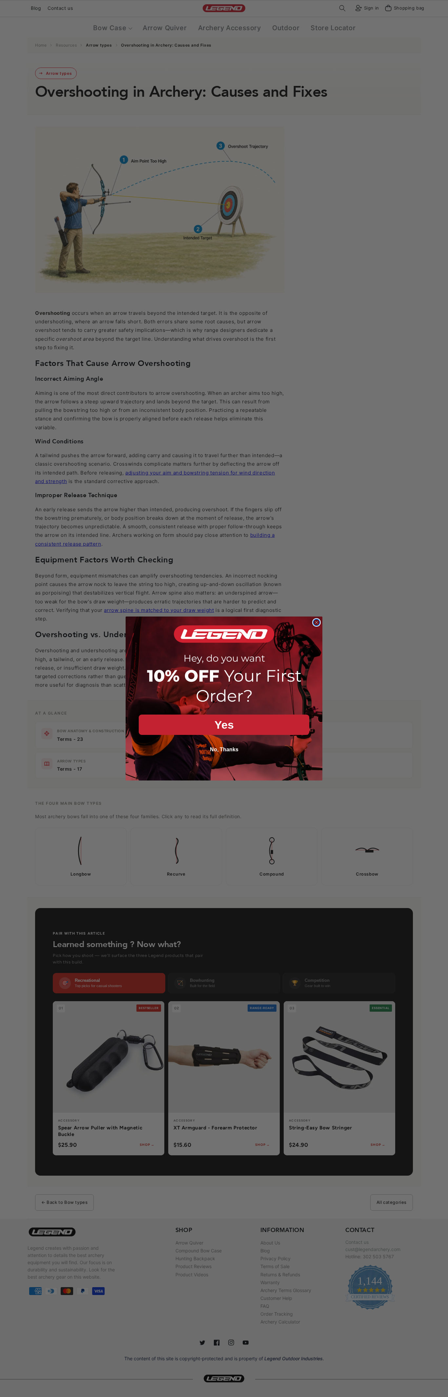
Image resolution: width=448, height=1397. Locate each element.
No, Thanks (224, 749)
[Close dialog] (316, 622)
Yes (224, 725)
